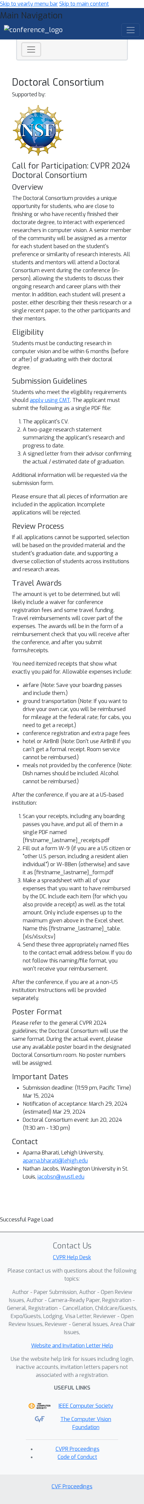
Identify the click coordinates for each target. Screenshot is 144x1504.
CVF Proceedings (72, 1486)
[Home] (33, 30)
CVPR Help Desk (72, 1257)
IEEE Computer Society (86, 1405)
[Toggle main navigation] (130, 30)
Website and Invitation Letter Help (72, 1345)
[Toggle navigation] (31, 49)
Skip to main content (84, 3)
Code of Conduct (77, 1457)
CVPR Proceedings (77, 1448)
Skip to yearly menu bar (29, 3)
